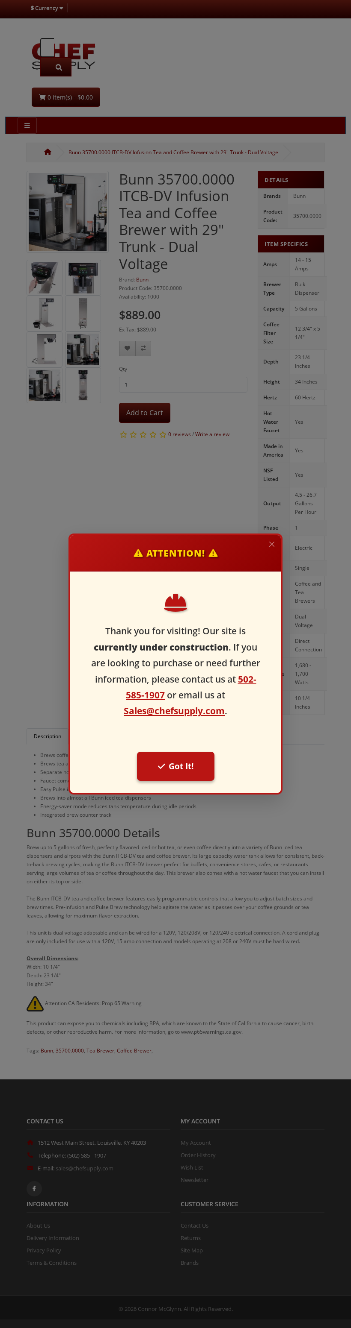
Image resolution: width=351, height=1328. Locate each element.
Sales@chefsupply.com (174, 711)
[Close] (272, 544)
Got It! (181, 766)
